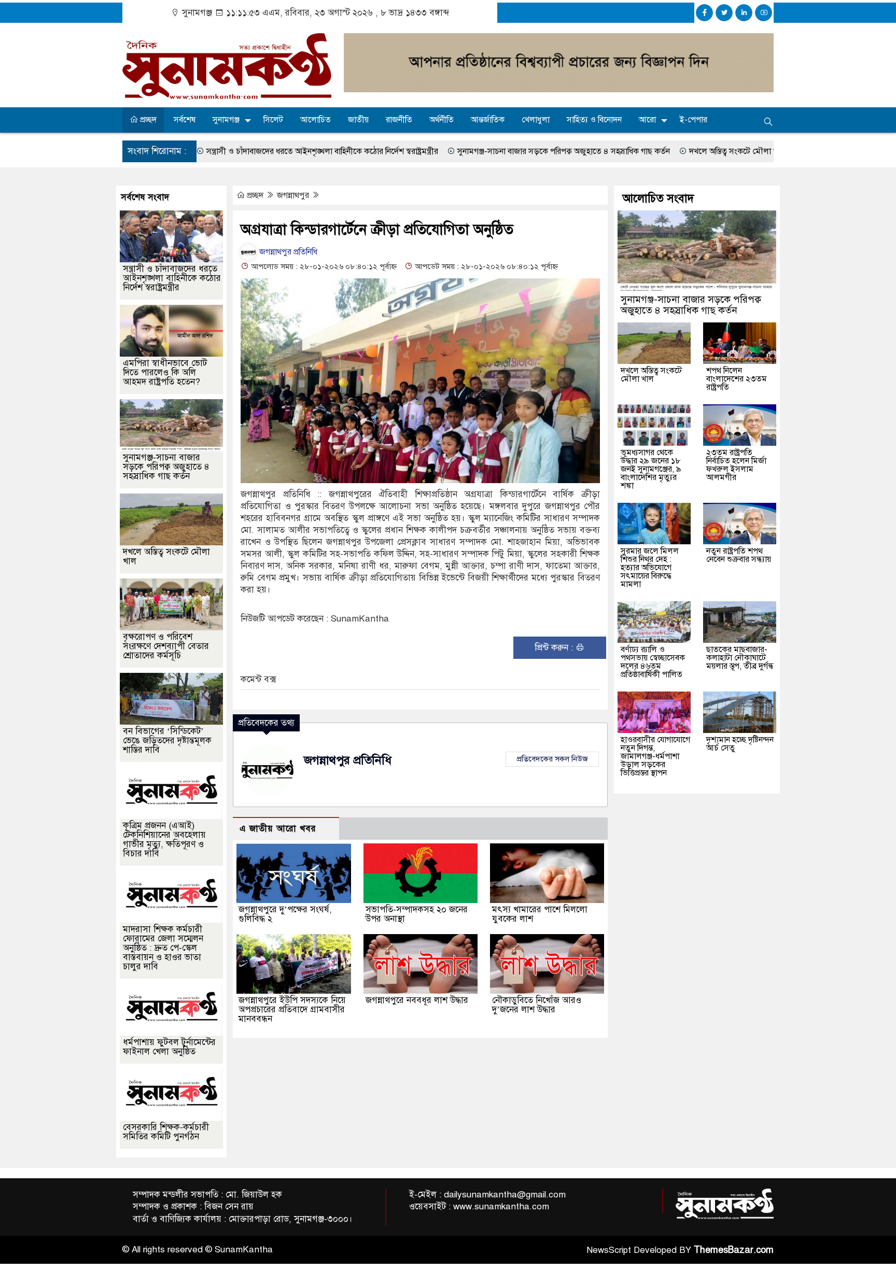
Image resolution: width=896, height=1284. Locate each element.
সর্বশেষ (184, 120)
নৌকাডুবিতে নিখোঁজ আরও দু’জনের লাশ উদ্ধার (536, 1005)
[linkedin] (743, 12)
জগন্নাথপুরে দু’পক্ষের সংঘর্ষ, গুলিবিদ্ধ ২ (285, 914)
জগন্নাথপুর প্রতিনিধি (287, 252)
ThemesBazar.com (734, 1249)
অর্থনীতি (441, 120)
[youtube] (763, 12)
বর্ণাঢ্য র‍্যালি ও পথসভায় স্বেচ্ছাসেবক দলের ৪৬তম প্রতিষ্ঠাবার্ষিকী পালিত (653, 662)
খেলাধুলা (536, 120)
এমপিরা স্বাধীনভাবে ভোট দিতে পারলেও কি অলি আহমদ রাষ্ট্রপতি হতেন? (165, 372)
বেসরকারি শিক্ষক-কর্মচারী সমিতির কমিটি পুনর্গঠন (166, 1132)
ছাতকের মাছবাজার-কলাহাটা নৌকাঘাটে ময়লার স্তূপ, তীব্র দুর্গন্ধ (740, 657)
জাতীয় (358, 120)
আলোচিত (315, 120)
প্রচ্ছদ (147, 120)
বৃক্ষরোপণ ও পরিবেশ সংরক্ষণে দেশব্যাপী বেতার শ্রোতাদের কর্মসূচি (166, 646)
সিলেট (273, 120)
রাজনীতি (399, 120)
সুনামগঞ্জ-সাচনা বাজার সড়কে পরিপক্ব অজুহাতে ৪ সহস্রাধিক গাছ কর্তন (486, 151)
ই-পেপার (693, 120)
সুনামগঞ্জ (226, 120)
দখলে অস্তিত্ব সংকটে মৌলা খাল (660, 151)
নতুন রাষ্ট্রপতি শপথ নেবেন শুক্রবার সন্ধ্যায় (738, 555)
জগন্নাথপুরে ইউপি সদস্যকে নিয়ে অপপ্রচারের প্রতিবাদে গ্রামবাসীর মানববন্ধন (292, 1009)
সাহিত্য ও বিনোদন (594, 120)
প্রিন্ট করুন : (555, 647)
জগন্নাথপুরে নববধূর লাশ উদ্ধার (417, 1000)
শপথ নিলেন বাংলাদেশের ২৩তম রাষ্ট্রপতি (736, 378)
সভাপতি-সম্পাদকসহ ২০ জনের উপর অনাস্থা (417, 914)
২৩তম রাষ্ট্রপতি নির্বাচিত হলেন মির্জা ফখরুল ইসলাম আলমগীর (736, 465)
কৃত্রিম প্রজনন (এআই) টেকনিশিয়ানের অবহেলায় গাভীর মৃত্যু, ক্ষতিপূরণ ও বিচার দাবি (164, 839)
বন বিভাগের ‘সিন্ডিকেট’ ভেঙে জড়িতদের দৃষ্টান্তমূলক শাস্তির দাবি (167, 740)
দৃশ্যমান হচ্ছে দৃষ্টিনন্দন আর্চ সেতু (740, 744)
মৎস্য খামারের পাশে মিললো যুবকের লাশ (539, 914)
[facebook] (704, 12)
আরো (647, 120)
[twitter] (724, 12)
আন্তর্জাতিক (488, 120)
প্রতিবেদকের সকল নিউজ (552, 759)
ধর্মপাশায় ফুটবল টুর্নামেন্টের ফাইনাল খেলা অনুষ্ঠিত (169, 1047)
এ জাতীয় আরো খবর (278, 828)
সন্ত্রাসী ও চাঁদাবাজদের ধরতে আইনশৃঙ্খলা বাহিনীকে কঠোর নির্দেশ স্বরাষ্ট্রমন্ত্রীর (245, 151)
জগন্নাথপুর (294, 195)
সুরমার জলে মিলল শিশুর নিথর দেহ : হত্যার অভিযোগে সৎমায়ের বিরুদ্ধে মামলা (650, 567)
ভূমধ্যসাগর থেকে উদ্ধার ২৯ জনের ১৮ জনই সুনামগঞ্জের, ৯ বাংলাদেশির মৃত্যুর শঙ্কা (651, 469)
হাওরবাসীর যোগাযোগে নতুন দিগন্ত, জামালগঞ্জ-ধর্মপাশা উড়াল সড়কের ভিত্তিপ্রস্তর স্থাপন (655, 756)
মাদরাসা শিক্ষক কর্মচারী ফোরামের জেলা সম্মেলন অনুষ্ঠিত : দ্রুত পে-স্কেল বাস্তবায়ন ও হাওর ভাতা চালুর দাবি (163, 948)
